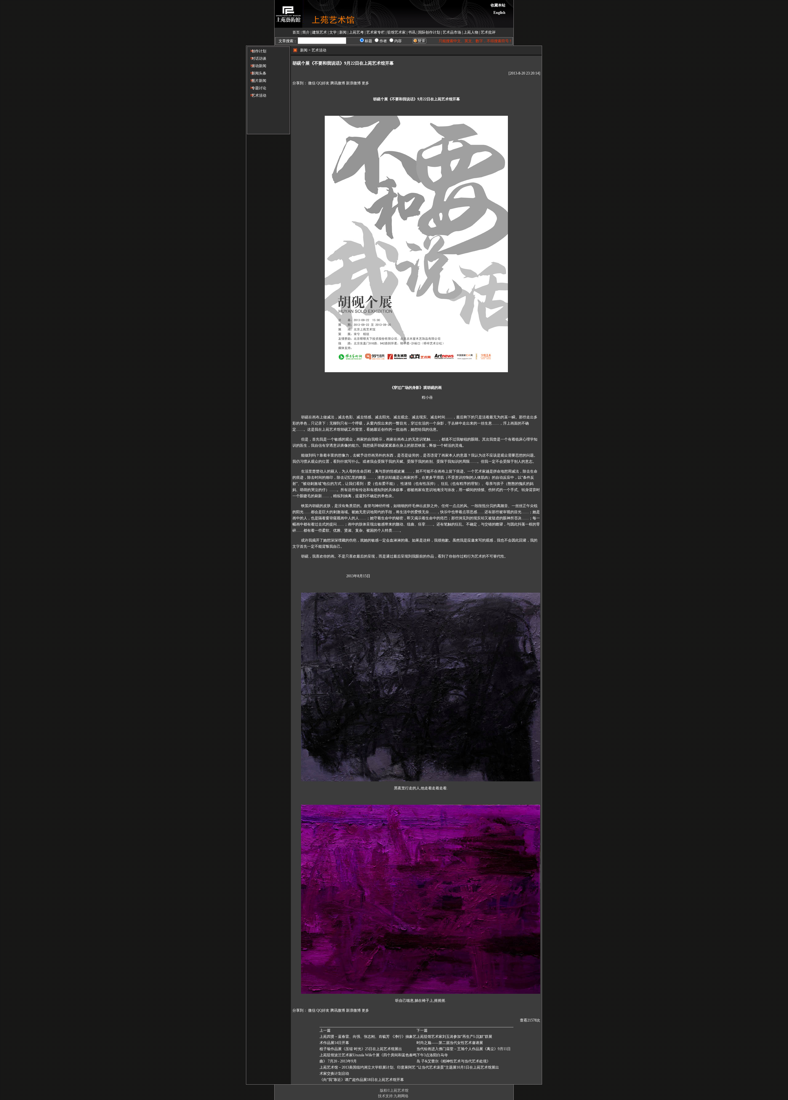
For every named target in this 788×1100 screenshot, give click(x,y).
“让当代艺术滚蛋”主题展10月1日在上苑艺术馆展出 (457, 1067)
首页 (296, 32)
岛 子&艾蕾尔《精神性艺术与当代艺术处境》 (453, 1061)
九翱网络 (401, 1096)
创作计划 (256, 51)
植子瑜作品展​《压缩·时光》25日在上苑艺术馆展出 (361, 1049)
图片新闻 (256, 81)
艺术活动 (256, 95)
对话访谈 (256, 58)
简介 (306, 32)
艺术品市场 (452, 32)
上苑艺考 (356, 32)
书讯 (412, 32)
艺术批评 (488, 32)
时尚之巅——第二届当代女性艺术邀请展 (449, 1043)
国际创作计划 (429, 32)
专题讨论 (256, 88)
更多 (365, 83)
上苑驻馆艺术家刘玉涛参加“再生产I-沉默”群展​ (454, 1036)
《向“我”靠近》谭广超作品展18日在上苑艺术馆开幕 (362, 1080)
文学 (333, 32)
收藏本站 (498, 5)
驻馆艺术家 (396, 32)
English (499, 12)
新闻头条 (256, 73)
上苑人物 (471, 32)
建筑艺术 (319, 32)
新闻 (343, 32)
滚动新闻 (256, 66)
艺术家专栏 (375, 32)
